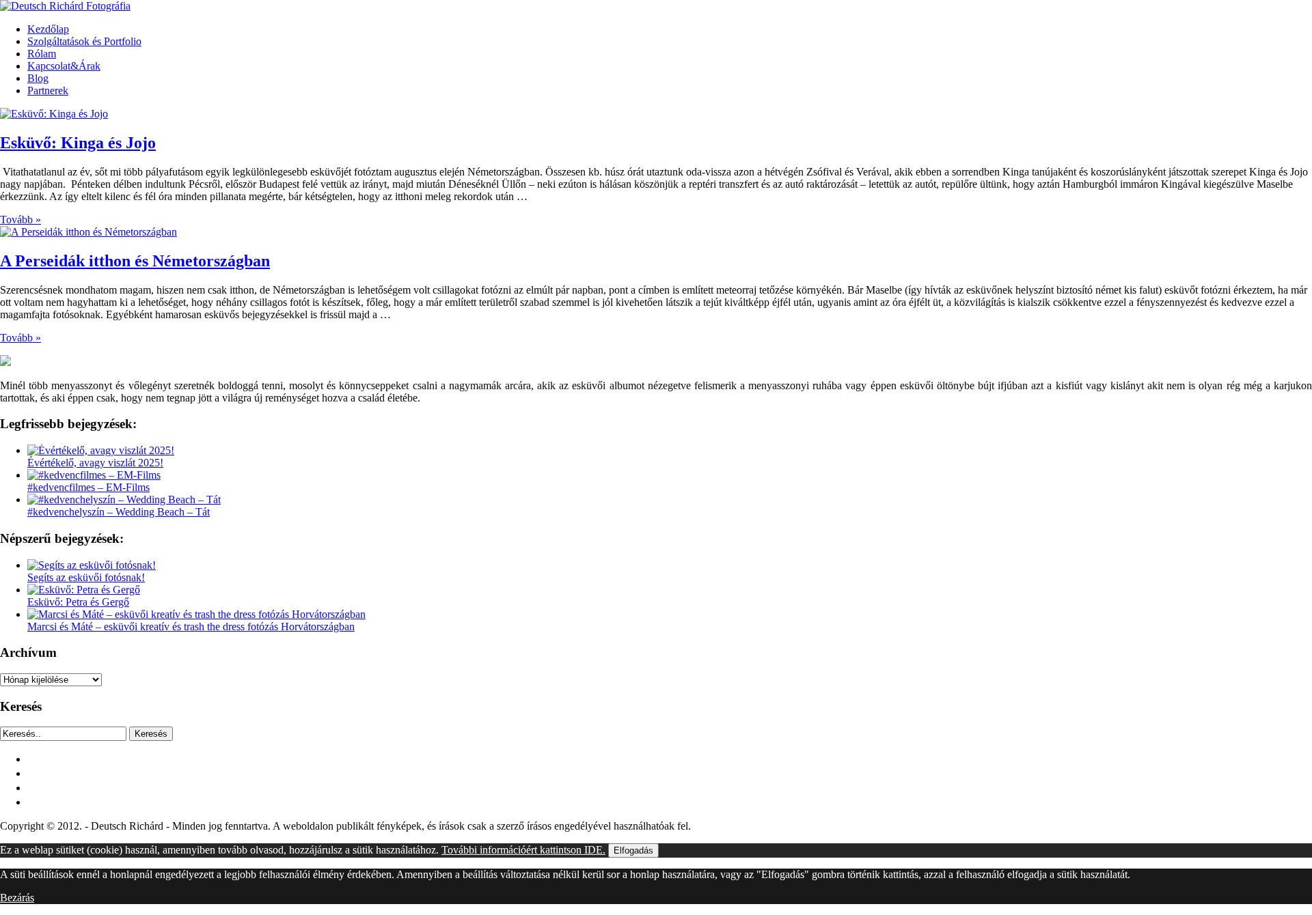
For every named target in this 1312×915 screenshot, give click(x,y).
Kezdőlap (48, 29)
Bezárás (17, 897)
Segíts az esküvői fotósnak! (86, 577)
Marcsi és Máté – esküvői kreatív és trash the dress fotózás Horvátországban (191, 626)
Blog (38, 78)
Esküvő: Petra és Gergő (78, 602)
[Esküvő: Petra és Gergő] (83, 589)
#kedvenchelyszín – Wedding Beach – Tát (118, 512)
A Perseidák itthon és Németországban (135, 261)
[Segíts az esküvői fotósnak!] (91, 565)
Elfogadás (633, 850)
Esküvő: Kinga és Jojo (78, 143)
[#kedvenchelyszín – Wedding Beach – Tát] (124, 499)
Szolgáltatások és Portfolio (84, 41)
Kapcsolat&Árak (63, 66)
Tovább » (20, 219)
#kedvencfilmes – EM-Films (88, 487)
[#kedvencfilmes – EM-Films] (94, 475)
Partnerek (47, 90)
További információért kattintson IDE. (523, 850)
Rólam (41, 53)
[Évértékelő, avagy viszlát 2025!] (100, 450)
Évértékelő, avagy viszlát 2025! (95, 462)
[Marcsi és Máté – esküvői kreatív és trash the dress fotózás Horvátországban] (196, 614)
